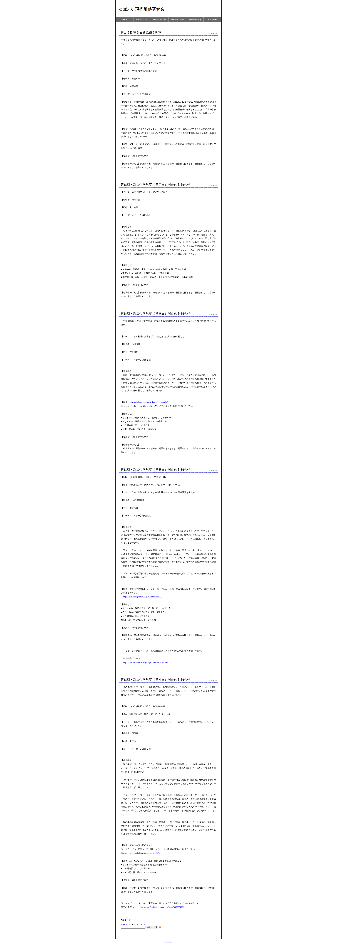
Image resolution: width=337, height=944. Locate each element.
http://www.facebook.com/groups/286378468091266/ (145, 662)
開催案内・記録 (177, 20)
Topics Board (168, 942)
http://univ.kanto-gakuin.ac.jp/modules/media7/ (149, 402)
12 (137, 924)
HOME (124, 20)
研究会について (142, 20)
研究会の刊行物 (159, 20)
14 (142, 924)
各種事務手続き (194, 20)
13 (139, 924)
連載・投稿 (212, 20)
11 (134, 924)
